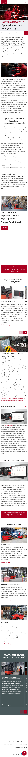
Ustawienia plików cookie (21, 747)
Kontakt (25, 744)
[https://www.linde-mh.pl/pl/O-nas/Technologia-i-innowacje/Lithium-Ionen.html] (12, 292)
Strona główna (12, 741)
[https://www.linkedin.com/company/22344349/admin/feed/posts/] (22, 754)
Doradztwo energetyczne (7, 33)
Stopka (20, 744)
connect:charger (9, 425)
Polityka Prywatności (22, 741)
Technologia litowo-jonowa (8, 301)
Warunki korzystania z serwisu (10, 744)
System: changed (5, 544)
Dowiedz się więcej (6, 325)
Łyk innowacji (4, 622)
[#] (25, 407)
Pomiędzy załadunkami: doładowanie (11, 584)
